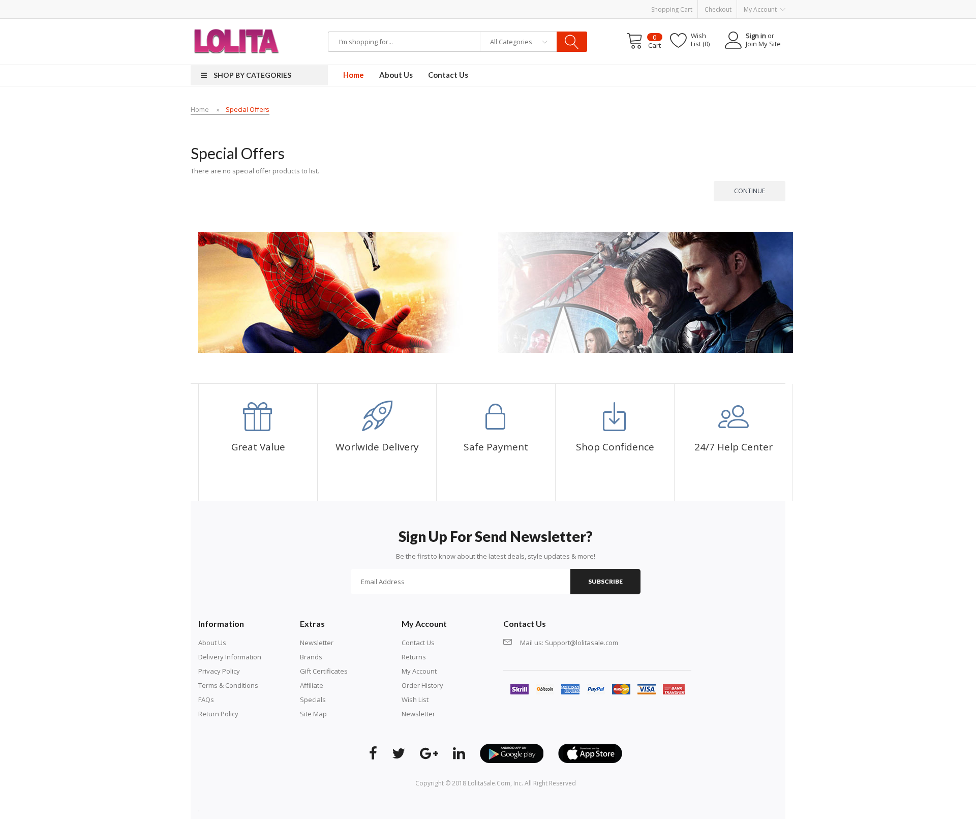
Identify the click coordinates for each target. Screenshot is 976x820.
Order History (422, 685)
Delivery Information (229, 656)
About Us (212, 642)
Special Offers (247, 109)
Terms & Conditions (228, 685)
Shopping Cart (671, 9)
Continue (749, 191)
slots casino (302, 808)
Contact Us (418, 642)
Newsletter (316, 642)
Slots (328, 808)
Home (200, 109)
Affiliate (311, 685)
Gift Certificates (324, 671)
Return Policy (218, 713)
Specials (313, 699)
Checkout (718, 9)
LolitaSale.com (489, 783)
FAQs (206, 699)
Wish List (415, 699)
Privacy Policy (219, 671)
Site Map (313, 713)
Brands (311, 656)
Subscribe (605, 581)
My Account (419, 671)
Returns (414, 656)
